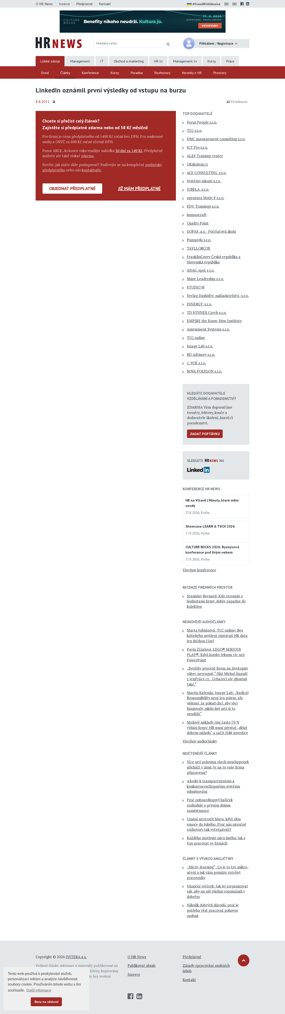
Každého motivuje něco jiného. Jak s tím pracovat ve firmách (216, 840)
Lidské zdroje (50, 61)
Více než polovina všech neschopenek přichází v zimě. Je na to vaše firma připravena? (218, 767)
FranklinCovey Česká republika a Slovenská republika (213, 259)
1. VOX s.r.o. (196, 363)
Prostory (219, 72)
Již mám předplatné (139, 188)
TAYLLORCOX (198, 248)
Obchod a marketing (129, 61)
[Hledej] (168, 44)
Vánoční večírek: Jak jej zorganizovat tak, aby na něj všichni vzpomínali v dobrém (217, 891)
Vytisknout (239, 101)
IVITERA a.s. (76, 956)
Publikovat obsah (141, 965)
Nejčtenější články (200, 753)
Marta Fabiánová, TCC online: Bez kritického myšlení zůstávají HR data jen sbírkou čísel (217, 635)
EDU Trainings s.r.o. (203, 206)
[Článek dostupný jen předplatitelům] (54, 101)
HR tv (158, 61)
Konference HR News (201, 488)
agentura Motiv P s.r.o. (205, 197)
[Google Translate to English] (235, 4)
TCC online (196, 337)
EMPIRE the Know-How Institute (214, 320)
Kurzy (211, 61)
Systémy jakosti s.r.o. (204, 181)
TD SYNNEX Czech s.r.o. (206, 312)
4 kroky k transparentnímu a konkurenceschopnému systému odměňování (213, 786)
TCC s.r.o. (194, 130)
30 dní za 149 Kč (128, 150)
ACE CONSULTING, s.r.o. (206, 172)
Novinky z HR (192, 72)
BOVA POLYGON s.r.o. (204, 371)
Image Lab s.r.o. (200, 346)
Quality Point (198, 223)
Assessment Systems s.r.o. (208, 329)
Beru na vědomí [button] (46, 1002)
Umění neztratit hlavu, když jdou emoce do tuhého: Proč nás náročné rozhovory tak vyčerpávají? (216, 824)
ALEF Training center (205, 155)
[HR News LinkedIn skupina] (247, 4)
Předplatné (84, 4)
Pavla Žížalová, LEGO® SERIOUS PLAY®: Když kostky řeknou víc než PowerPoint (216, 655)
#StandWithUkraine (206, 4)
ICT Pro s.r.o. (197, 147)
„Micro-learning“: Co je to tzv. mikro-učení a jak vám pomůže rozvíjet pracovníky (217, 872)
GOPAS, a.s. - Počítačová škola (211, 231)
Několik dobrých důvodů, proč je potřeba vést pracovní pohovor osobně (213, 910)
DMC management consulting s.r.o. (216, 139)
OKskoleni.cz (197, 164)
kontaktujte (91, 170)
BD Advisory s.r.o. (201, 354)
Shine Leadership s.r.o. (205, 278)
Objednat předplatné (72, 188)
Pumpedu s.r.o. (199, 239)
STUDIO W (196, 287)
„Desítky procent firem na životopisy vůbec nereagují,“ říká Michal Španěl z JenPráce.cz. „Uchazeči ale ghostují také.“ (217, 676)
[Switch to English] (227, 4)
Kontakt (105, 4)
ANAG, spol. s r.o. (200, 270)
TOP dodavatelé (197, 113)
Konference (90, 72)
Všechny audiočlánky (200, 741)
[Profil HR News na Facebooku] (242, 4)
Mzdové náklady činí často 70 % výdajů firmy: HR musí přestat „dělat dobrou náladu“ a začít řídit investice (217, 727)
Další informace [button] (38, 990)
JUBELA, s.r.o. (198, 189)
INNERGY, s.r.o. (199, 304)
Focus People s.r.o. (202, 122)
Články (65, 72)
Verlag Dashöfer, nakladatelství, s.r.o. (218, 295)
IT (102, 61)
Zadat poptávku (205, 434)
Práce (230, 61)
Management (80, 61)
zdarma (87, 155)
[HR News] (59, 42)
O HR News (44, 4)
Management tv (185, 61)
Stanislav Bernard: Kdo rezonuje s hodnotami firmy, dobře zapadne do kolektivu (216, 601)
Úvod (45, 72)
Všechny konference (199, 570)
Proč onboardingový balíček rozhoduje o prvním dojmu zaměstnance (210, 805)
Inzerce (64, 4)
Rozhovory (162, 72)
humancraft (197, 214)
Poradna (136, 72)
